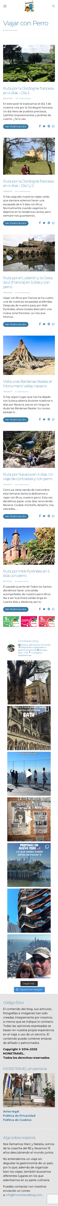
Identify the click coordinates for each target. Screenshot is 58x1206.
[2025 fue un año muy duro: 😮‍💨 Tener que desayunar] (29, 956)
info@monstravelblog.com (24, 1195)
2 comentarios (21, 392)
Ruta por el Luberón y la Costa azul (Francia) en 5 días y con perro (27, 282)
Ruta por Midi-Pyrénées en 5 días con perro (26, 573)
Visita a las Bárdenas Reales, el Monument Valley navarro (27, 383)
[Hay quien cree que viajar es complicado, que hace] (29, 774)
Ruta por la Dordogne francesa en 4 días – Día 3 (28, 90)
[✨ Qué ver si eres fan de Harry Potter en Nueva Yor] (29, 819)
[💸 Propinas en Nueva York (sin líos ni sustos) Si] (29, 865)
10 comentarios (22, 485)
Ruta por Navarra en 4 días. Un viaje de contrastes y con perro (28, 476)
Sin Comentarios (23, 98)
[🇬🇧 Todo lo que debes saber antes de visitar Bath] (29, 728)
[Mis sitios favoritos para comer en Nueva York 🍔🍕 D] (29, 911)
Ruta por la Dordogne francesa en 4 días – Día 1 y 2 (28, 183)
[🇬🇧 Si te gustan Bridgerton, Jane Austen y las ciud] (29, 682)
